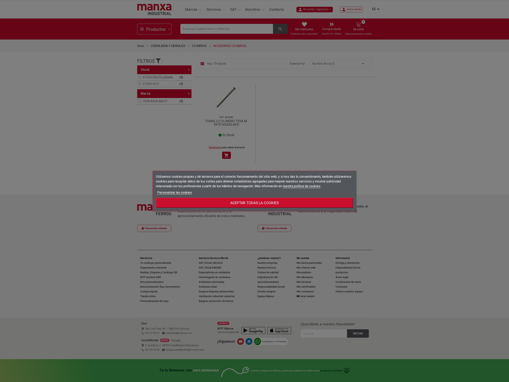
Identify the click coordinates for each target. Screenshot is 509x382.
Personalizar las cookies (174, 192)
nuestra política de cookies (301, 186)
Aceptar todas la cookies (254, 203)
